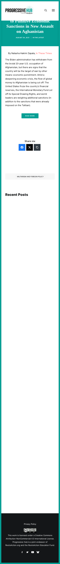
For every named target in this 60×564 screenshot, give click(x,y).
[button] (30, 210)
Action (14, 231)
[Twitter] (29, 147)
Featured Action (19, 312)
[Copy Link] (37, 147)
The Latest (39, 37)
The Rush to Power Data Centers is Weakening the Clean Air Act (27, 317)
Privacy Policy (30, 524)
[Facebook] (22, 147)
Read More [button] (30, 116)
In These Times (44, 53)
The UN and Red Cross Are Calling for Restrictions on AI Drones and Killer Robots (29, 238)
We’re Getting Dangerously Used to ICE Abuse (28, 400)
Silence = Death (18, 477)
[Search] (44, 10)
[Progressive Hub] (19, 10)
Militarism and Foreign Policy (30, 177)
